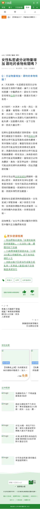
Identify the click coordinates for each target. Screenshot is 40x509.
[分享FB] (5, 11)
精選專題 (26, 496)
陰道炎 (31, 136)
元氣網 (8, 55)
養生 (10, 7)
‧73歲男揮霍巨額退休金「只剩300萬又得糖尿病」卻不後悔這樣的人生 (19, 254)
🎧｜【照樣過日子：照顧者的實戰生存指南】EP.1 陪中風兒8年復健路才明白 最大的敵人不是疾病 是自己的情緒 (22, 17)
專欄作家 (27, 500)
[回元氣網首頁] (8, 2)
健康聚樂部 (16, 496)
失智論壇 (19, 7)
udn (3, 55)
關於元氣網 (7, 496)
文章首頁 (19, 500)
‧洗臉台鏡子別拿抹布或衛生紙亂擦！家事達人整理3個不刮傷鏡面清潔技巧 (19, 265)
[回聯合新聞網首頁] (3, 3)
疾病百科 (34, 496)
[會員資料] (34, 3)
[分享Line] (15, 11)
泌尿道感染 (20, 176)
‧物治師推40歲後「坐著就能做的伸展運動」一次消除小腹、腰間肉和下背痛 (19, 243)
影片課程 (6, 363)
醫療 (27, 7)
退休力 (12, 500)
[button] (37, 7)
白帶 (13, 95)
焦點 (3, 7)
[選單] (37, 3)
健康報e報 (21, 486)
